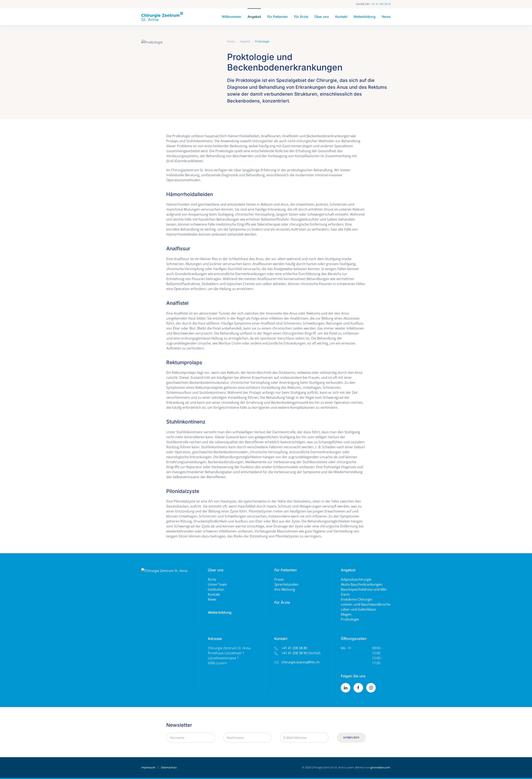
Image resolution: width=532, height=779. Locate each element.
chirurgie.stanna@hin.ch (300, 662)
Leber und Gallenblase (358, 609)
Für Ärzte (301, 17)
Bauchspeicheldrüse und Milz (364, 589)
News (386, 17)
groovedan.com (380, 767)
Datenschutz (169, 767)
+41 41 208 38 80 (294, 648)
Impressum (148, 767)
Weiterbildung (364, 17)
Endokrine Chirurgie (356, 599)
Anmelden (351, 737)
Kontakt (341, 17)
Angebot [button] (254, 17)
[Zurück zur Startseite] (162, 16)
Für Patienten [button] (277, 17)
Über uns (215, 570)
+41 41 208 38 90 (381, 4)
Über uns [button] (321, 17)
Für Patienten (285, 570)
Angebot (348, 570)
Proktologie (350, 619)
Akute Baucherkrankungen (361, 584)
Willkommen (231, 17)
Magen (346, 614)
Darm (345, 594)
